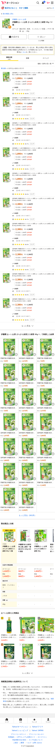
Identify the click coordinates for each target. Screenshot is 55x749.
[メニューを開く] (52, 3)
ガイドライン (42, 737)
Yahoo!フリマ (37, 727)
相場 (27, 58)
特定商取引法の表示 (19, 740)
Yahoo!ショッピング (20, 730)
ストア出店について (36, 740)
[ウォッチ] (9, 79)
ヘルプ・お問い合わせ (34, 743)
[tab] (9, 58)
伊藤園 (14, 19)
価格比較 (9, 58)
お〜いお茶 (22, 19)
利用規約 (11, 737)
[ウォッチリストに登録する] (13, 540)
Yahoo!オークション (20, 727)
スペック (46, 58)
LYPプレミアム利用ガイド (26, 737)
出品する (15, 37)
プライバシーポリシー (18, 734)
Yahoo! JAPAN (37, 730)
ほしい (42, 37)
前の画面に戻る (8, 14)
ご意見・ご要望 (18, 743)
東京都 (3, 68)
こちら (23, 52)
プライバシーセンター (36, 734)
